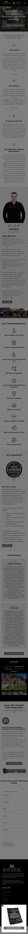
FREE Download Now (14, 928)
